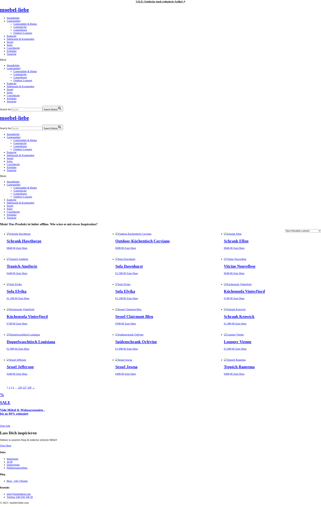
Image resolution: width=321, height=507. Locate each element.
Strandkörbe (13, 18)
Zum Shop (21, 248)
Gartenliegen (20, 30)
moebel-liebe (14, 10)
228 (29, 387)
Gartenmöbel (13, 21)
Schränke (12, 51)
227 (25, 387)
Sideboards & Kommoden (20, 39)
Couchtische (13, 48)
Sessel (10, 42)
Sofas (10, 45)
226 (20, 387)
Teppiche (11, 54)
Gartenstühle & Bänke (25, 24)
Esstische (11, 36)
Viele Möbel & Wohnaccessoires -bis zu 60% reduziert (22, 411)
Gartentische (20, 27)
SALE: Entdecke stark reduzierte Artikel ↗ (160, 1)
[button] (160, 59)
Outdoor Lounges (22, 33)
